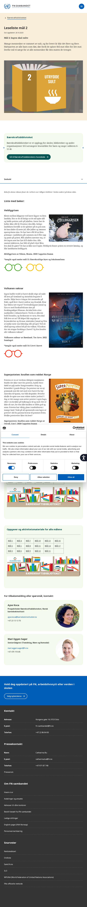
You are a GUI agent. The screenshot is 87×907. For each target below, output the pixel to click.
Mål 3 (10, 551)
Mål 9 (28, 551)
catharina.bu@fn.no (44, 759)
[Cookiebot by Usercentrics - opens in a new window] (74, 428)
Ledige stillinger (11, 818)
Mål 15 (48, 551)
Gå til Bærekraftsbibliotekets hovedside (29, 157)
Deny (16, 477)
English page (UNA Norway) (16, 824)
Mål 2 (10, 546)
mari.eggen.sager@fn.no (18, 648)
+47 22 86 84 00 (42, 732)
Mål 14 (48, 546)
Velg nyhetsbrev (16, 696)
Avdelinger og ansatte (13, 799)
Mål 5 (19, 546)
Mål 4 (19, 541)
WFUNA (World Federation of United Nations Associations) (29, 877)
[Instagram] (12, 895)
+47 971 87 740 (42, 765)
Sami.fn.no (8, 864)
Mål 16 (58, 541)
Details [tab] (43, 435)
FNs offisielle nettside (13, 883)
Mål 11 (38, 546)
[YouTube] (31, 895)
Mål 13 (48, 541)
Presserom (8, 772)
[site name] (17, 6)
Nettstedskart (10, 851)
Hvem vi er (8, 792)
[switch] (33, 468)
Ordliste (7, 858)
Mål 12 (38, 551)
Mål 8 (28, 546)
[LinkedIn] (18, 895)
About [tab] (71, 435)
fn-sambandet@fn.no (45, 726)
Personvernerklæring (13, 831)
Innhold (7, 179)
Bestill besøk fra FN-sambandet (17, 811)
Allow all (71, 477)
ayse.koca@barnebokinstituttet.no (22, 617)
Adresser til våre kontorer (15, 805)
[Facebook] (6, 895)
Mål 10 (38, 541)
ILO (5, 871)
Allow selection (43, 477)
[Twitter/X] (25, 895)
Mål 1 (10, 541)
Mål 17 (58, 546)
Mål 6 (19, 551)
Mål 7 (28, 541)
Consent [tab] (15, 435)
